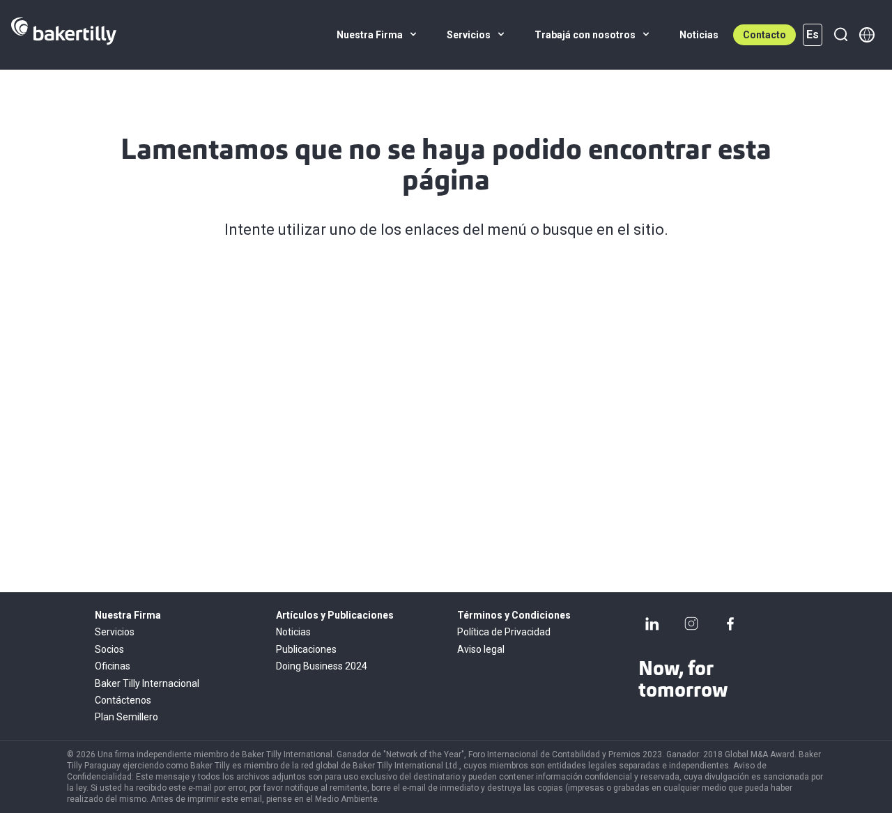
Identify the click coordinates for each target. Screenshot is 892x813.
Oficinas (112, 666)
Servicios (114, 631)
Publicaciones (306, 649)
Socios (109, 649)
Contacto (764, 34)
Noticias (293, 631)
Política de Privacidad (504, 631)
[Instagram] (691, 623)
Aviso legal (481, 649)
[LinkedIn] (652, 623)
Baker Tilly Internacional (147, 683)
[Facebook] (730, 623)
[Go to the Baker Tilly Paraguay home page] (63, 35)
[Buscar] (840, 35)
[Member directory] (867, 34)
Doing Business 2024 (321, 666)
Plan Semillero (126, 716)
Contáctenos (123, 700)
